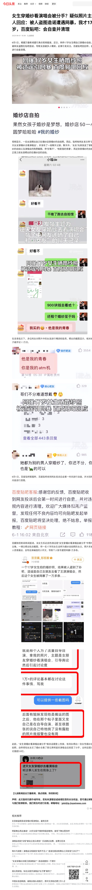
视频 (40, 4)
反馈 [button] (86, 872)
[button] (20, 3)
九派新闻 (30, 35)
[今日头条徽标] (9, 3)
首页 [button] (86, 864)
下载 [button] (86, 879)
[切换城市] (35, 4)
